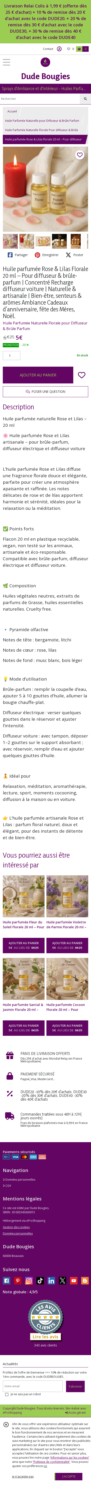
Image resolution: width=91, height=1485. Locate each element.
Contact (48, 49)
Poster (77, 255)
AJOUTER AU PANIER (38, 375)
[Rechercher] (85, 99)
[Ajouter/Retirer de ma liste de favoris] (81, 375)
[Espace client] (59, 49)
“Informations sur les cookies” (69, 1458)
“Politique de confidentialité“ (51, 1462)
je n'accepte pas (23, 1476)
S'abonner (75, 1386)
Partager (21, 255)
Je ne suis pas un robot (26, 1394)
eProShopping (12, 1413)
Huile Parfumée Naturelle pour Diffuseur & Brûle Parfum (42, 121)
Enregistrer (50, 255)
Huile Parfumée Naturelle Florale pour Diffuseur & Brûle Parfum (45, 325)
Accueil (12, 111)
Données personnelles (20, 1180)
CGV (8, 1186)
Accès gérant (77, 1413)
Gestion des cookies (16, 1227)
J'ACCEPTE (68, 1476)
